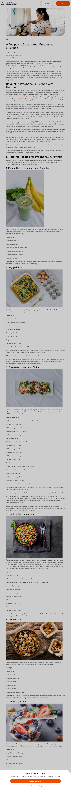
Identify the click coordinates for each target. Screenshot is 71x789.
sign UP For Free (35, 781)
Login (41, 786)
